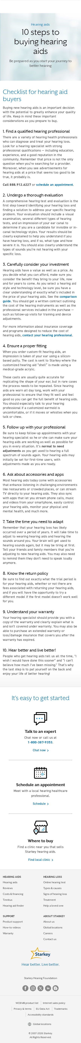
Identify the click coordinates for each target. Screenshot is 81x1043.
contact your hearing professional (47, 335)
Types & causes (52, 888)
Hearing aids (10, 882)
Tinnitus (7, 899)
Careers (48, 933)
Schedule (39, 804)
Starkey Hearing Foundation (40, 978)
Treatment (49, 899)
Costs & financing (13, 893)
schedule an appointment (54, 184)
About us (48, 921)
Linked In (48, 988)
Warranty (8, 933)
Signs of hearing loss (55, 893)
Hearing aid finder (13, 905)
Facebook (25, 988)
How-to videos (12, 927)
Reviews (8, 888)
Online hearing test (54, 882)
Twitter (40, 988)
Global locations (52, 927)
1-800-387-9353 (40, 742)
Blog (56, 988)
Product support (13, 921)
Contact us (49, 939)
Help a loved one (53, 905)
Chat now (39, 750)
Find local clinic (39, 860)
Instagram (33, 988)
